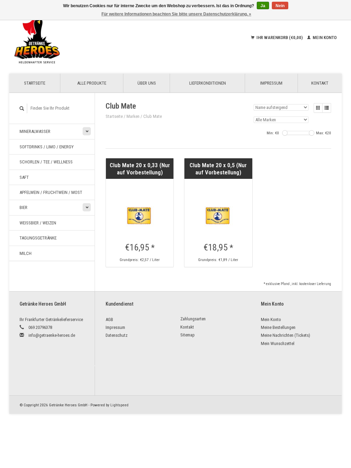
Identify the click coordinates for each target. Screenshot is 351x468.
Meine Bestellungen (278, 327)
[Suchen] (22, 108)
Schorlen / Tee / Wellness (46, 161)
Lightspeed (119, 405)
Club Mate (152, 116)
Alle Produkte (91, 83)
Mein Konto (324, 37)
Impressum (271, 83)
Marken (133, 116)
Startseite (34, 83)
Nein (280, 5)
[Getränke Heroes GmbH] (70, 37)
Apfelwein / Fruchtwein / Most (51, 192)
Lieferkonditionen (207, 83)
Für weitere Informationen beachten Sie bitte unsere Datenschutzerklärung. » (176, 14)
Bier (23, 207)
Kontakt (319, 83)
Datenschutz (117, 335)
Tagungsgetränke (38, 238)
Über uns (146, 83)
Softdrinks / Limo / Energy (47, 146)
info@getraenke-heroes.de (51, 335)
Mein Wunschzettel (277, 343)
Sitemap (187, 334)
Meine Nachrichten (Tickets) (285, 335)
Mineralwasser (35, 131)
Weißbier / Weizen (38, 222)
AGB (109, 319)
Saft (24, 177)
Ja (263, 5)
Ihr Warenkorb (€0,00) (279, 37)
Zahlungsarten (193, 318)
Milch (26, 253)
